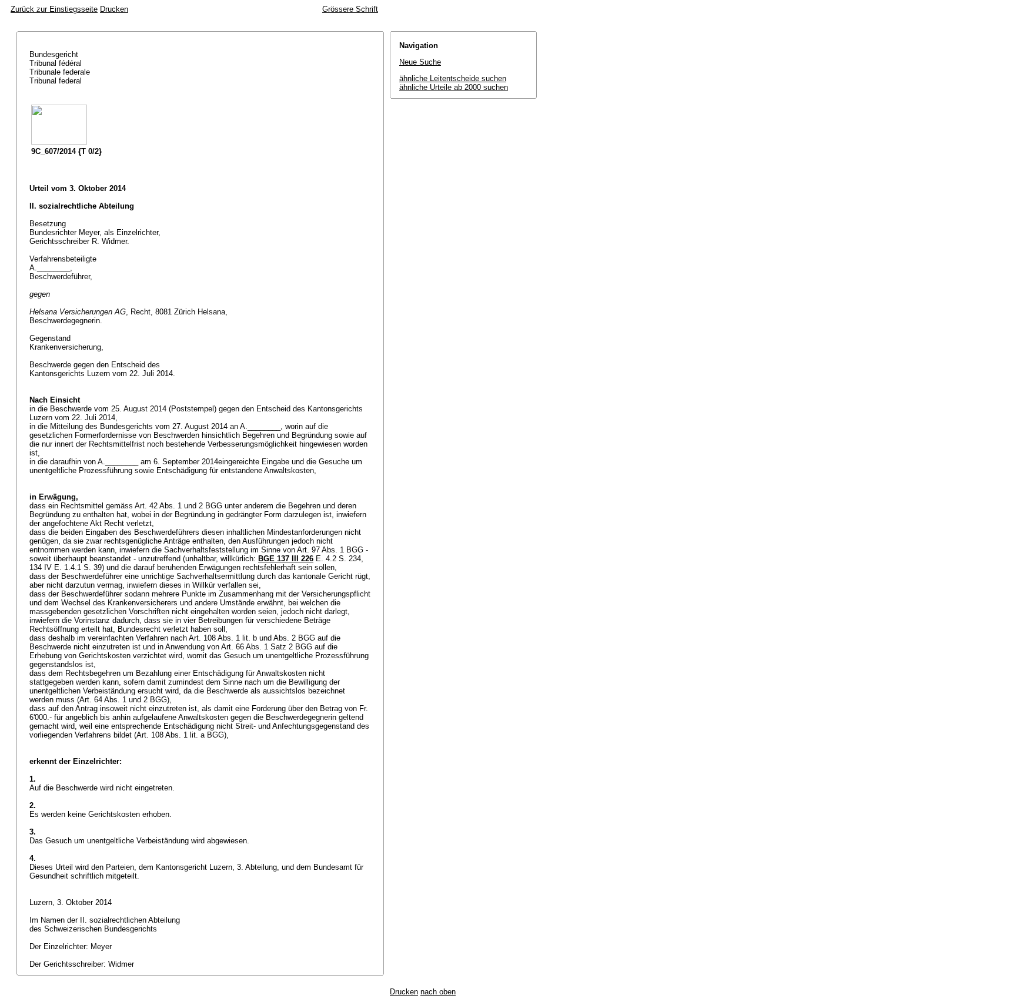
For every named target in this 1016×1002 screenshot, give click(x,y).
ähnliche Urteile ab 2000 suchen (453, 87)
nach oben (438, 991)
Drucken (114, 9)
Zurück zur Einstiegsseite (54, 9)
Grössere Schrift (350, 9)
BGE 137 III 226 (285, 558)
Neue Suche (420, 62)
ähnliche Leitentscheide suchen (452, 78)
